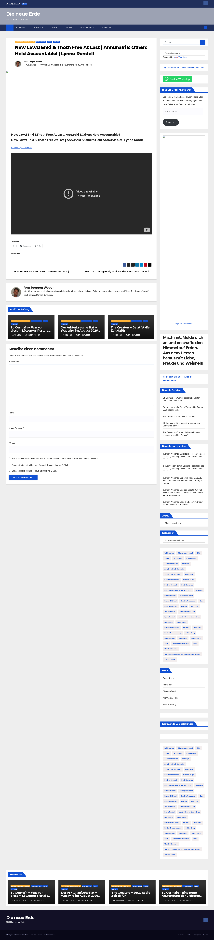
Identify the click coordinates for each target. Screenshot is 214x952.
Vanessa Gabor (169, 659)
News (55, 28)
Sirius (166, 643)
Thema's (56, 42)
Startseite (22, 28)
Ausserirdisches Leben (172, 574)
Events (69, 28)
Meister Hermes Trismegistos (189, 617)
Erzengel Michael (170, 601)
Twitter (188, 935)
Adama (167, 558)
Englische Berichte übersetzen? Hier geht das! (183, 67)
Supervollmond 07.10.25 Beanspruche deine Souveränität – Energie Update (182, 480)
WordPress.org (169, 704)
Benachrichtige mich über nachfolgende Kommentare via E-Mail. (40, 465)
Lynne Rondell (169, 617)
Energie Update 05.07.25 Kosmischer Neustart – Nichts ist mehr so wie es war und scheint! (183, 492)
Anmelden (167, 685)
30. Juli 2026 (119, 900)
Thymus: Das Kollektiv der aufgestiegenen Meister (182, 654)
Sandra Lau (183, 638)
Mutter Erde (168, 622)
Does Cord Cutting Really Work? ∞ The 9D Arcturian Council (117, 271)
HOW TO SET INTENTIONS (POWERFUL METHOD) (41, 271)
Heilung (184, 606)
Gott (201, 601)
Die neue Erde (23, 14)
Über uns (39, 28)
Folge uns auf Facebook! (184, 324)
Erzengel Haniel (169, 596)
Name (12, 413)
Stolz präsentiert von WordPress (18, 935)
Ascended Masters (171, 564)
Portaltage (197, 627)
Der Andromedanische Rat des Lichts (177, 590)
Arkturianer (178, 558)
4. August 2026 (19, 900)
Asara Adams (191, 558)
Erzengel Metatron (186, 596)
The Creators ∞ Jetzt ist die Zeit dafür (130, 329)
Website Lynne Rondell (21, 148)
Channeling (189, 574)
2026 (199, 553)
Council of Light (188, 580)
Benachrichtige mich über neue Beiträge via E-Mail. (34, 471)
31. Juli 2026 (68, 900)
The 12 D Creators (170, 649)
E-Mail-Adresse (16, 428)
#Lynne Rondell (85, 65)
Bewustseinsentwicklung (25, 42)
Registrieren (87, 28)
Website (12, 443)
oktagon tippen (169, 466)
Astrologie (185, 564)
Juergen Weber (35, 62)
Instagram (197, 935)
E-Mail (205, 935)
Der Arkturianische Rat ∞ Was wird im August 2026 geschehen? (79, 330)
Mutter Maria (181, 622)
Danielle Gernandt (170, 585)
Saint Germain (169, 638)
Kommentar (14, 361)
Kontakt (106, 28)
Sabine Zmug (190, 633)
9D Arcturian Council (185, 553)
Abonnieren (171, 122)
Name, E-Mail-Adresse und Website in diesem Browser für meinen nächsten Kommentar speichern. (55, 458)
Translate (182, 57)
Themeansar (50, 935)
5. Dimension (169, 553)
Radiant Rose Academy (172, 633)
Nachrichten (40, 42)
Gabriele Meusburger (188, 601)
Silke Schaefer (196, 638)
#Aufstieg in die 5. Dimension (64, 65)
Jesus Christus (169, 611)
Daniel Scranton (187, 585)
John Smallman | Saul (187, 611)
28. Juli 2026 (169, 900)
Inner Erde (194, 606)
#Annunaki (45, 65)
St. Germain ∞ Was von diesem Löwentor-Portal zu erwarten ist (30, 330)
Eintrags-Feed (169, 691)
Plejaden (186, 627)
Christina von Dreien (171, 580)
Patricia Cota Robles (171, 627)
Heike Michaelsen (170, 606)
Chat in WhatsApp (180, 79)
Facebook (180, 935)
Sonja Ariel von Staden (181, 643)
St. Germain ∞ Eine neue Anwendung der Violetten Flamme (181, 896)
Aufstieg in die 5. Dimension (174, 569)
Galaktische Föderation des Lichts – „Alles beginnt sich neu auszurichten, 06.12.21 (184, 456)
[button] (201, 28)
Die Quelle (199, 590)
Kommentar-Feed (171, 698)
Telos (195, 643)
